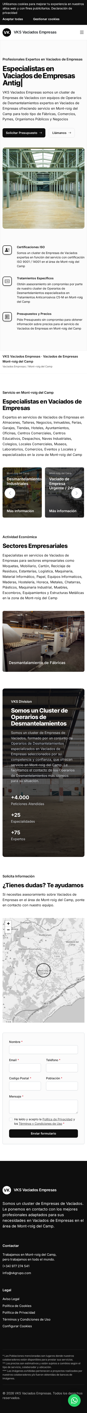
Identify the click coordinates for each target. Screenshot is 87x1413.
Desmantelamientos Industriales (25, 481)
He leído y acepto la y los (44, 1121)
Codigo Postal (20, 1078)
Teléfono (53, 1060)
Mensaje (16, 1096)
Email (14, 1060)
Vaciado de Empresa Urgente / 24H (62, 483)
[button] (76, 493)
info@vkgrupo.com (17, 1273)
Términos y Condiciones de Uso (40, 1123)
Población (54, 1078)
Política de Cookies (17, 1306)
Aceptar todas (13, 19)
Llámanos (59, 133)
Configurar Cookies (17, 1326)
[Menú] (81, 32)
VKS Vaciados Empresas (34, 32)
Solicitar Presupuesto (21, 133)
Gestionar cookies (46, 19)
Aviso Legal (11, 1299)
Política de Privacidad (57, 1119)
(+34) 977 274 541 (16, 1266)
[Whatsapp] (74, 1400)
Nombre (16, 1042)
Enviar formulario (43, 1133)
